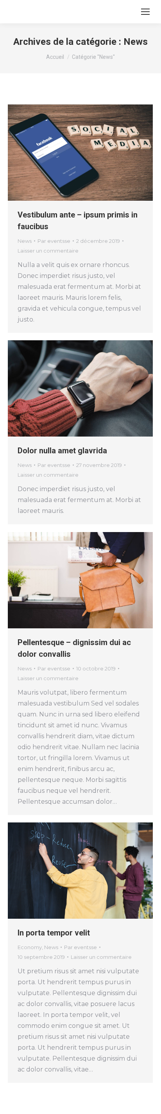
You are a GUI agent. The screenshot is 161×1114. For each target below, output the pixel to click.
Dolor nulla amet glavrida (62, 450)
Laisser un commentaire (48, 251)
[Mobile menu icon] (145, 11)
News (25, 241)
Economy (30, 947)
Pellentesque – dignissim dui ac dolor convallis (74, 648)
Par (54, 241)
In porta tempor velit (54, 932)
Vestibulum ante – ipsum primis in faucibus (78, 220)
